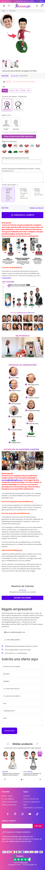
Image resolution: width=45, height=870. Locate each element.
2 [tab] (23, 779)
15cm (5, 90)
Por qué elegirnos (8, 799)
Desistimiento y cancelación (33, 807)
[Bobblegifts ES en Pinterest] (15, 814)
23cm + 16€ (25, 90)
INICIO (4, 11)
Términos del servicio (9, 805)
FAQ (24, 805)
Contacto (26, 796)
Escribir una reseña (22, 598)
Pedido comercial (36, 208)
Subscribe (38, 826)
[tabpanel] (12, 763)
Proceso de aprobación (31, 802)
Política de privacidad (9, 802)
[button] (14, 76)
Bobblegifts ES (31, 864)
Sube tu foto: (6, 115)
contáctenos (6, 278)
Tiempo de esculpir (14, 185)
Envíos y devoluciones (31, 799)
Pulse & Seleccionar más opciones (18, 136)
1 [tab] (21, 779)
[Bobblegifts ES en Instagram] (22, 814)
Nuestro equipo (7, 796)
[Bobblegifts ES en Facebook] (7, 814)
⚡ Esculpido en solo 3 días (21, 1)
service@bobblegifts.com (12, 480)
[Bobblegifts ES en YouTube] (30, 814)
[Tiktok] (37, 814)
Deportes (13, 11)
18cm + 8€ (14, 90)
